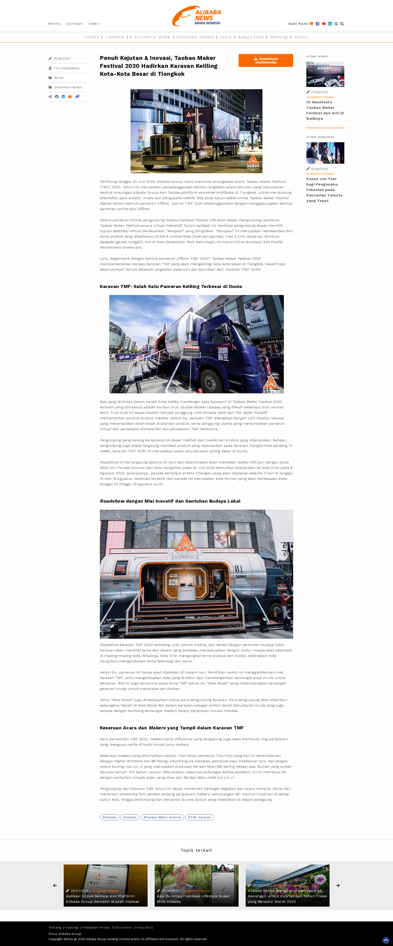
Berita (55, 24)
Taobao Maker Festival (163, 817)
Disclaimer (123, 927)
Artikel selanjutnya (320, 137)
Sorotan (74, 24)
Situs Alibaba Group (65, 934)
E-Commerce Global (150, 37)
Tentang (55, 927)
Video (93, 24)
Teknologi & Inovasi (289, 37)
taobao (131, 817)
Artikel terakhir (317, 56)
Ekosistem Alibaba (195, 37)
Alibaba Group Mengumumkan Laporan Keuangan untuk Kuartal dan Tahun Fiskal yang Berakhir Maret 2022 (287, 896)
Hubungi (72, 927)
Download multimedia (266, 60)
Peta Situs (145, 927)
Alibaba (110, 817)
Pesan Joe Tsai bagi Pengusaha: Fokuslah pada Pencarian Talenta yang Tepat (324, 190)
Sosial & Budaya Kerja (242, 37)
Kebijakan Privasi (96, 927)
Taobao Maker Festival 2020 (257, 401)
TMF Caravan (200, 817)
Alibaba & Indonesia (104, 37)
